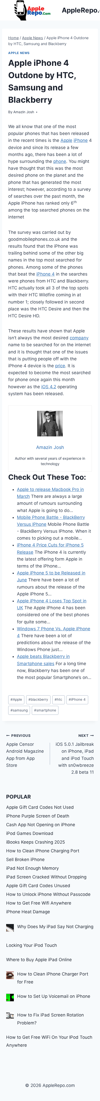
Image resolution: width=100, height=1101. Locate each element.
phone (59, 161)
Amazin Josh (23, 112)
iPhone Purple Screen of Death (37, 816)
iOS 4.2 (48, 386)
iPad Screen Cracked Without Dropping (46, 876)
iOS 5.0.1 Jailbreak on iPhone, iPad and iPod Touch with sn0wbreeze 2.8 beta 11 (75, 754)
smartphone (45, 710)
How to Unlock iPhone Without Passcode (48, 894)
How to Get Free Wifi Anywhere (38, 903)
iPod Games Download (29, 833)
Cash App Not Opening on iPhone (40, 824)
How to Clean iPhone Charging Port (42, 850)
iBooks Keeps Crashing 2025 (35, 842)
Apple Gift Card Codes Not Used (40, 807)
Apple (66, 140)
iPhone (81, 140)
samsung (19, 710)
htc (58, 699)
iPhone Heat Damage (28, 911)
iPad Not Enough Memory (32, 868)
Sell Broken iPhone (25, 859)
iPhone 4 (45, 274)
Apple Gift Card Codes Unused (38, 885)
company (79, 337)
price (60, 365)
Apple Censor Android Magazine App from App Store (25, 750)
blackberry (38, 699)
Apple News (19, 53)
